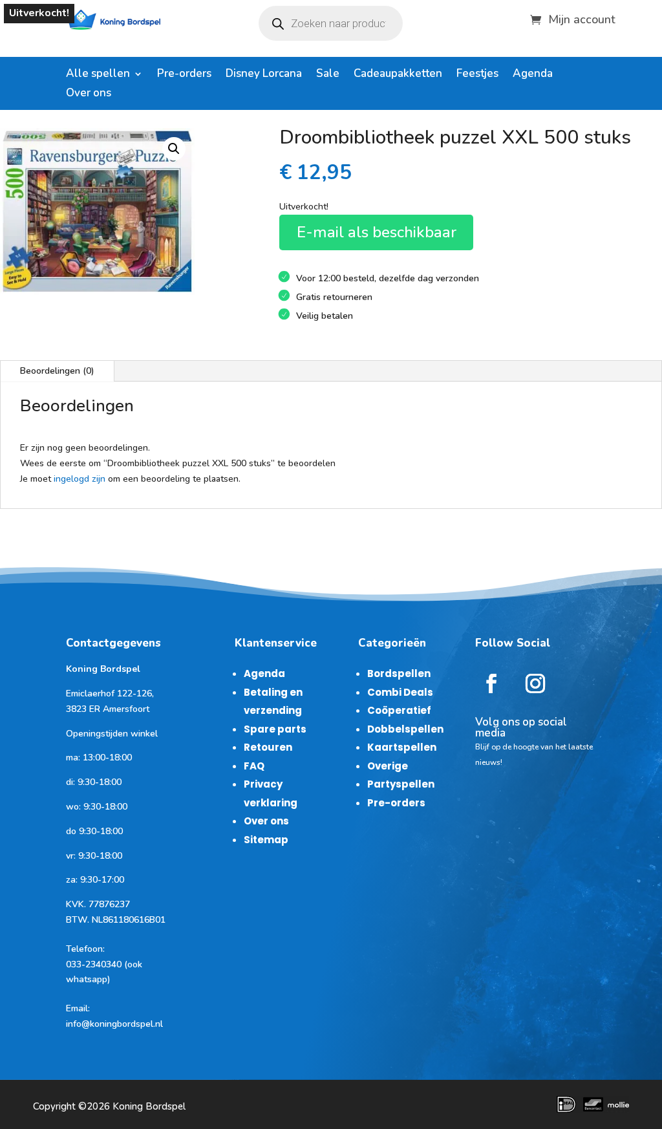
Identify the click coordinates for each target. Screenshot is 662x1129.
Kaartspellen (401, 747)
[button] (174, 148)
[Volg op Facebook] (491, 683)
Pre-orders (184, 75)
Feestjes (477, 75)
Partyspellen (400, 784)
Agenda (533, 75)
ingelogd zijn (79, 479)
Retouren (268, 747)
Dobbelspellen (405, 729)
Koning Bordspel (149, 1106)
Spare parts (275, 729)
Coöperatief (399, 710)
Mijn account (581, 18)
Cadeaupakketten (398, 75)
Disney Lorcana (264, 75)
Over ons (88, 94)
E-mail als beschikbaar (376, 232)
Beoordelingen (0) (57, 371)
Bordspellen (399, 673)
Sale (327, 75)
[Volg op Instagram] (535, 683)
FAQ (254, 766)
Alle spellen (98, 75)
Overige (387, 766)
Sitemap (266, 839)
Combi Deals (400, 692)
